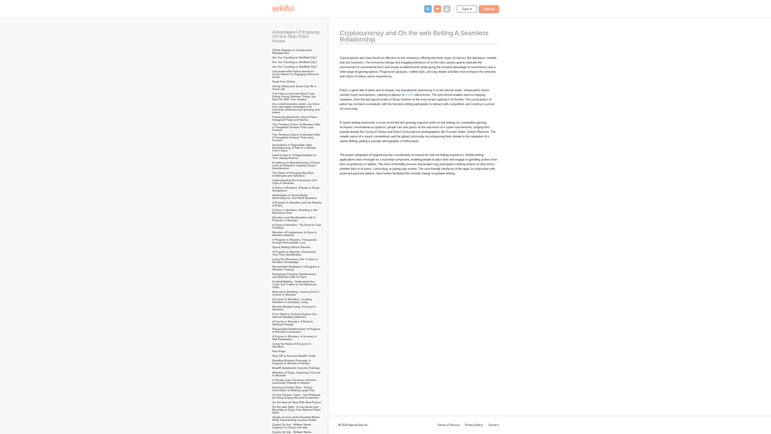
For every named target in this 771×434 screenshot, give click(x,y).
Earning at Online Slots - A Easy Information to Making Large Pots (293, 389)
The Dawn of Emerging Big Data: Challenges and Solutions (293, 174)
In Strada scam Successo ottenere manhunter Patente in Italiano (294, 381)
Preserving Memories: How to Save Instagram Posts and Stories (295, 118)
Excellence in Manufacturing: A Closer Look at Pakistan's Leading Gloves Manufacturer (296, 165)
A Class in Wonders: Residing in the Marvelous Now (295, 211)
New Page (278, 351)
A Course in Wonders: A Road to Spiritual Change (293, 323)
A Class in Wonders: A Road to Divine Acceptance (296, 189)
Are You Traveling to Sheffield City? (294, 57)
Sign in (467, 9)
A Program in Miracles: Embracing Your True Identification (294, 253)
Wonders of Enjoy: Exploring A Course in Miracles (296, 374)
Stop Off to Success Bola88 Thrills (293, 355)
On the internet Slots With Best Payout (297, 402)
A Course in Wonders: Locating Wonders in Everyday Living (292, 301)
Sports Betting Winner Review (291, 247)
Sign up (489, 9)
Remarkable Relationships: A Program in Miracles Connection (296, 330)
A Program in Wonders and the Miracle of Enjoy (297, 204)
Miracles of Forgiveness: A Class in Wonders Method (294, 234)
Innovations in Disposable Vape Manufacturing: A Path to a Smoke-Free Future (294, 147)
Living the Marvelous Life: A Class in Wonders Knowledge (295, 261)
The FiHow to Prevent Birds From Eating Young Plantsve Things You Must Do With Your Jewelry (294, 96)
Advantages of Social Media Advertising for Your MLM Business (294, 196)
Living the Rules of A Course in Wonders (292, 345)
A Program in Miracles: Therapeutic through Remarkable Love (295, 241)
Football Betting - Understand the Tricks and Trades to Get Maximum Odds (295, 284)
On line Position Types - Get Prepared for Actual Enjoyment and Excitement (296, 396)
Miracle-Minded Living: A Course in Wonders (294, 308)
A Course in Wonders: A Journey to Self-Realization (294, 338)
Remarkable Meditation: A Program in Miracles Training (296, 268)
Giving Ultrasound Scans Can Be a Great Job (294, 88)
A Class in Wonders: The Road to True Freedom (297, 226)
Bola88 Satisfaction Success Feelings (296, 368)
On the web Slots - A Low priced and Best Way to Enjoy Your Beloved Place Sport (296, 409)
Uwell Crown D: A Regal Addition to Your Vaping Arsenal (294, 157)
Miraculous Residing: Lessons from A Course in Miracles (296, 293)
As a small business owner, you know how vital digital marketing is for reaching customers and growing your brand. (296, 108)
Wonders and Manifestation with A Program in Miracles (294, 219)
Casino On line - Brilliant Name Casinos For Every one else (292, 426)
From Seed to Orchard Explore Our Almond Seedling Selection (295, 315)
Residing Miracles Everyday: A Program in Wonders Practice (291, 362)
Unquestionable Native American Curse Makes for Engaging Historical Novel (295, 74)
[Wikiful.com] (283, 8)
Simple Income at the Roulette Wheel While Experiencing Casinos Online (296, 419)
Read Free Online (284, 81)
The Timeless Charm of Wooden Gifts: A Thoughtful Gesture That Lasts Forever (296, 127)
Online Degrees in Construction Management (292, 51)
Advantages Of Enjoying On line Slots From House (296, 36)
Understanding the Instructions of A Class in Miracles (294, 182)
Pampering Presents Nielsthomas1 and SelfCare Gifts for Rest (294, 275)
